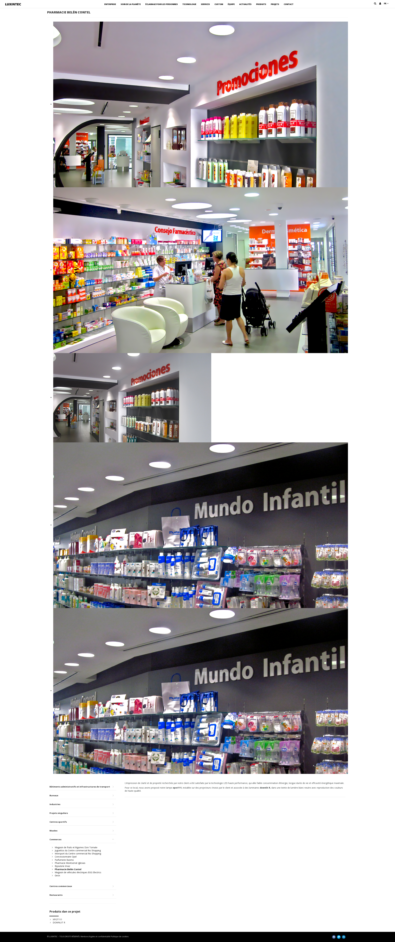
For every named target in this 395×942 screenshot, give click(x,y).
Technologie (189, 4)
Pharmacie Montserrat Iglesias (70, 862)
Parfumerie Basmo (64, 859)
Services (205, 4)
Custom (218, 4)
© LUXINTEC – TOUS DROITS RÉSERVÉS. (63, 936)
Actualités (245, 4)
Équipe (231, 4)
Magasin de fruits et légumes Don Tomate (76, 847)
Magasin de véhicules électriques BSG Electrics (78, 872)
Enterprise (110, 4)
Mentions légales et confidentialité (95, 936)
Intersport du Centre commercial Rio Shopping (78, 853)
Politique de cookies (120, 936)
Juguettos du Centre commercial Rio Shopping (78, 850)
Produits (261, 4)
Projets (275, 4)
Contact (288, 4)
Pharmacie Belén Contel (68, 869)
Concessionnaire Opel (66, 856)
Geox (57, 875)
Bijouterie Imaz (62, 866)
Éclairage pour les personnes (161, 4)
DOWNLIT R (59, 922)
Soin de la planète (131, 4)
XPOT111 (57, 919)
